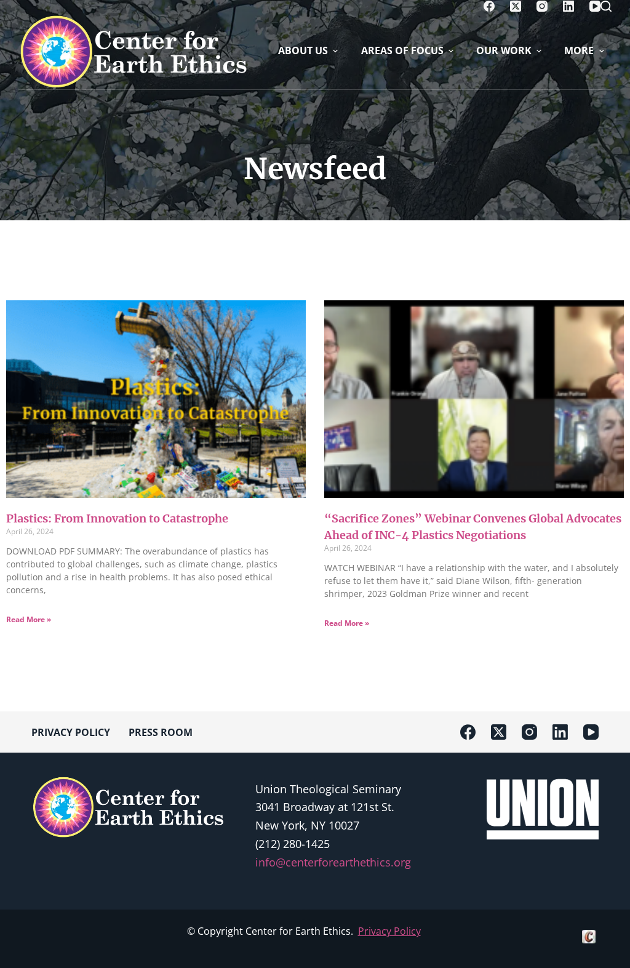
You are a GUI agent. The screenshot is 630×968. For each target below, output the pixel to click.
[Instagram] (542, 6)
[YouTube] (594, 6)
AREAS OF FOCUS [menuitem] (402, 50)
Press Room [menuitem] (161, 732)
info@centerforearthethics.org (333, 862)
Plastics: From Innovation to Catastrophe (117, 518)
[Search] (606, 6)
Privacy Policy (389, 931)
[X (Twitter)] (515, 6)
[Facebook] (489, 6)
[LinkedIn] (568, 6)
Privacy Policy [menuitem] (70, 732)
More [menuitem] (579, 50)
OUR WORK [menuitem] (504, 50)
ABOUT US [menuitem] (303, 50)
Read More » (28, 619)
